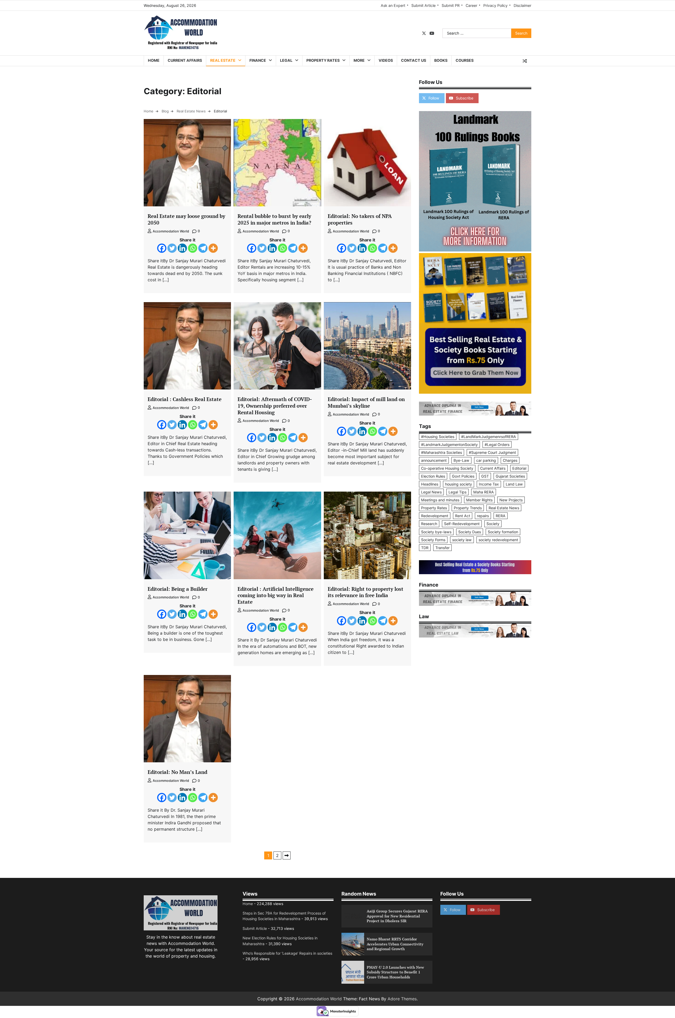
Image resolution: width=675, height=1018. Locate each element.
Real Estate (222, 60)
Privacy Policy (495, 5)
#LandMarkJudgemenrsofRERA (488, 436)
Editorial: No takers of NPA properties (360, 219)
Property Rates (323, 60)
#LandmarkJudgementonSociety (449, 444)
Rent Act (462, 515)
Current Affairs (185, 60)
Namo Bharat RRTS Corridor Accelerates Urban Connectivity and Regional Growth (395, 943)
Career (471, 5)
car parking (486, 460)
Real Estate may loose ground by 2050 (186, 219)
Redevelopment (434, 515)
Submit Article (423, 5)
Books (440, 60)
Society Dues (469, 532)
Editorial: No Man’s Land (177, 772)
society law (462, 539)
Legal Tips (457, 492)
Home (154, 60)
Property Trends (468, 508)
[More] (213, 248)
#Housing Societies (437, 436)
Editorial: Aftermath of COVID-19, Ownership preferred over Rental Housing (275, 406)
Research (429, 523)
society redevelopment (498, 539)
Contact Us (413, 60)
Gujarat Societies (510, 476)
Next (287, 855)
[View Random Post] (525, 61)
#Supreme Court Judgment (492, 452)
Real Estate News (504, 508)
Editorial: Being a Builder (178, 589)
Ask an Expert (393, 5)
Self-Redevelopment (462, 523)
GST (485, 476)
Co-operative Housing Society (447, 468)
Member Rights (479, 500)
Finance (257, 60)
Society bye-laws (436, 532)
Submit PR (451, 5)
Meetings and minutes (440, 500)
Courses (465, 60)
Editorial (519, 468)
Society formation (503, 532)
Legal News (431, 492)
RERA (500, 515)
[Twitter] (172, 248)
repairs (483, 515)
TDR (424, 547)
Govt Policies (463, 476)
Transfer (442, 547)
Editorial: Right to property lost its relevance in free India (365, 592)
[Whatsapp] (192, 248)
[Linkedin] (182, 248)
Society (492, 523)
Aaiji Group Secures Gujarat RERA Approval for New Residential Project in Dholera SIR (397, 915)
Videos (386, 60)
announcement (434, 460)
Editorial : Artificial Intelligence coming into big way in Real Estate (276, 595)
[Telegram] (203, 248)
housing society (458, 484)
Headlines (429, 484)
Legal (286, 60)
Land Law (514, 484)
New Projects (511, 500)
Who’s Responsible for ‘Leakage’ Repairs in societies (287, 953)
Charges (510, 460)
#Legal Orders (497, 444)
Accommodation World (171, 231)
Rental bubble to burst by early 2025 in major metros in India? (274, 219)
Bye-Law (461, 460)
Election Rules (433, 476)
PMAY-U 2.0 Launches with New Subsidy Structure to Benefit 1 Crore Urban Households (395, 972)
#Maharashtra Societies (441, 452)
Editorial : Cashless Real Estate (184, 399)
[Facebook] (161, 248)
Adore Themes (402, 998)
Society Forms (433, 539)
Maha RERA (483, 492)
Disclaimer (522, 5)
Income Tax (489, 484)
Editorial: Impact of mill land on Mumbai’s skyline (366, 402)
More (359, 60)
